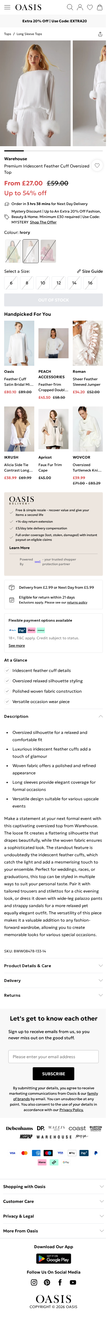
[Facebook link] (60, 1282)
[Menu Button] (7, 7)
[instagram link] (34, 1282)
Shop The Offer (43, 222)
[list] (53, 95)
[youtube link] (73, 1282)
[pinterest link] (47, 1282)
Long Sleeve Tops (29, 34)
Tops (7, 34)
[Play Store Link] (53, 1258)
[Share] (100, 34)
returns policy (77, 602)
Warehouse (15, 158)
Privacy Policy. (71, 1109)
